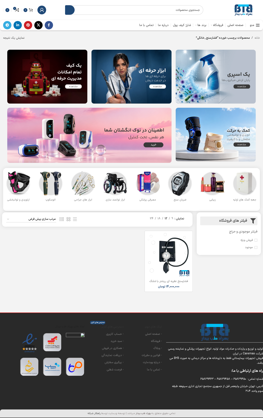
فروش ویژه (247, 240)
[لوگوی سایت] (243, 10)
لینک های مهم (153, 327)
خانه (257, 38)
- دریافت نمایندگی (112, 355)
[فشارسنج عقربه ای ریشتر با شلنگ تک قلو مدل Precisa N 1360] (168, 254)
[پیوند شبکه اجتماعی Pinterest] (28, 25)
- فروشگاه (156, 341)
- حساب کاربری (115, 334)
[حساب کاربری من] (41, 10)
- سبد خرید (117, 341)
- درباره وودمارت (152, 362)
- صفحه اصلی (153, 334)
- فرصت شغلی (115, 369)
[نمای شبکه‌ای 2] (68, 219)
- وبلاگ (157, 348)
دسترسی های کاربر (107, 326)
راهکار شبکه (94, 413)
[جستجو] (70, 10)
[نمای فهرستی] (75, 219)
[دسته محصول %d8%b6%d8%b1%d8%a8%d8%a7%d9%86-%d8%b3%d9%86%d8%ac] (180, 187)
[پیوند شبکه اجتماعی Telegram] (7, 25)
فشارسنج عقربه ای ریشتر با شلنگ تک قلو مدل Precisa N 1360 (168, 283)
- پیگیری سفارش (114, 362)
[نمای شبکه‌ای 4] (61, 219)
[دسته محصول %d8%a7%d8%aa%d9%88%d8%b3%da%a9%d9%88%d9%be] (51, 187)
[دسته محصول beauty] (212, 187)
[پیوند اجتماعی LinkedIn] (18, 25)
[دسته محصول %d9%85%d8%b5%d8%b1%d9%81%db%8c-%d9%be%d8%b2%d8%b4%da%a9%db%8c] (148, 187)
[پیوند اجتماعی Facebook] (49, 25)
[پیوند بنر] (216, 77)
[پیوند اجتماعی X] (38, 25)
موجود (249, 247)
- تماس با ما (154, 369)
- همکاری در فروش (113, 348)
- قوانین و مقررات (152, 355)
